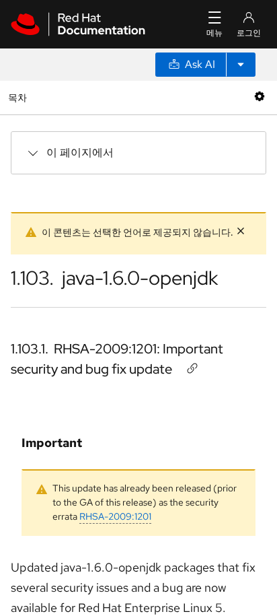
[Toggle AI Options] (240, 65)
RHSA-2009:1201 (115, 516)
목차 (19, 97)
